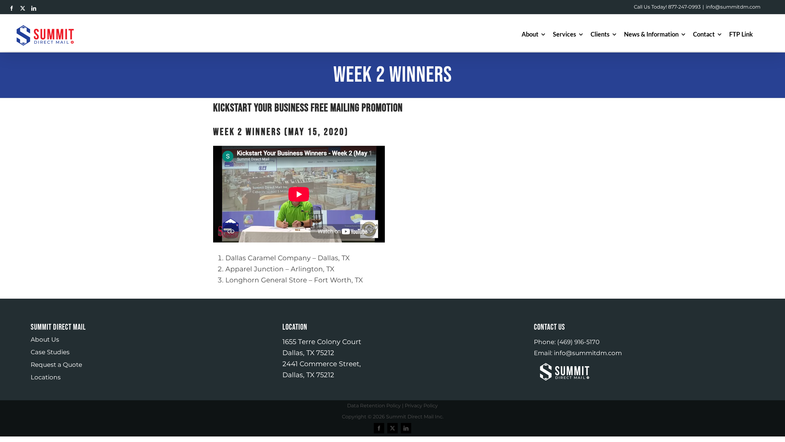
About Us (45, 339)
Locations (46, 377)
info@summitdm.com (733, 7)
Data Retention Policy (374, 406)
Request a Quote (56, 365)
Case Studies (50, 352)
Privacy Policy (421, 406)
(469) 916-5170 (578, 342)
